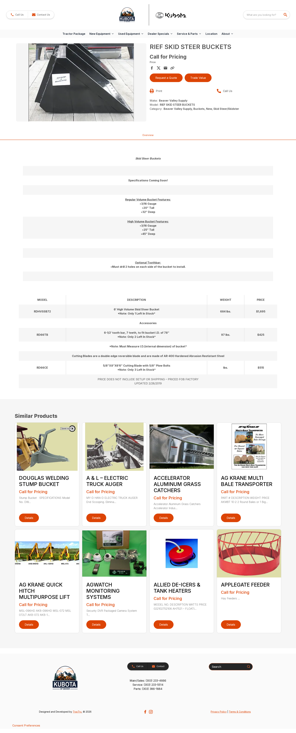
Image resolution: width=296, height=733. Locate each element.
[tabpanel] (81, 82)
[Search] (248, 666)
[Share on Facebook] (152, 68)
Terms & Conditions (240, 711)
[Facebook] (145, 712)
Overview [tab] (148, 135)
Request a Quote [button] (166, 77)
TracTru (77, 711)
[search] (286, 15)
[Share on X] (159, 68)
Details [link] (29, 518)
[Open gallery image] (81, 82)
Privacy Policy (219, 711)
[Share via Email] (165, 68)
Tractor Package (74, 33)
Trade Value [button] (198, 77)
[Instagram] (151, 712)
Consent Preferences (26, 725)
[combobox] (266, 15)
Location (211, 33)
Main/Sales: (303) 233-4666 (148, 680)
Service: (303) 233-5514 (147, 684)
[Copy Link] (172, 68)
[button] (17, 15)
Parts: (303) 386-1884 (148, 689)
